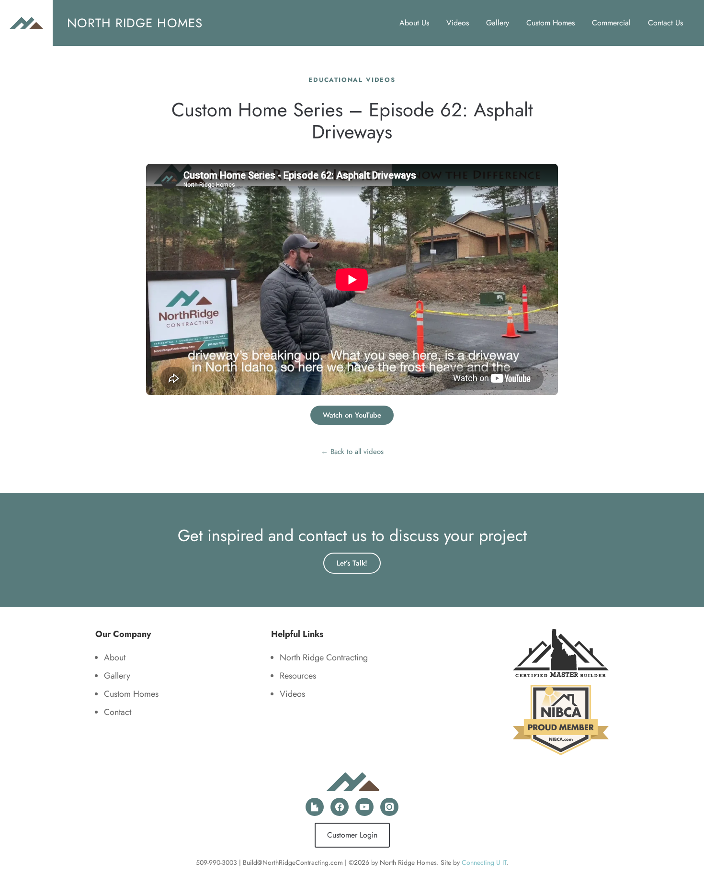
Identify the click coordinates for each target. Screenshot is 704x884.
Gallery (497, 22)
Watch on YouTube (352, 415)
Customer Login (352, 834)
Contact (117, 712)
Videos (457, 22)
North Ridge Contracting (324, 657)
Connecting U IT (484, 862)
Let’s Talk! (352, 563)
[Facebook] (339, 807)
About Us (414, 22)
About (114, 657)
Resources (298, 675)
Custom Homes (550, 22)
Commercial (611, 22)
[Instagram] (389, 807)
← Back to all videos (352, 451)
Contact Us (665, 22)
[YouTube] (364, 807)
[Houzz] (315, 807)
